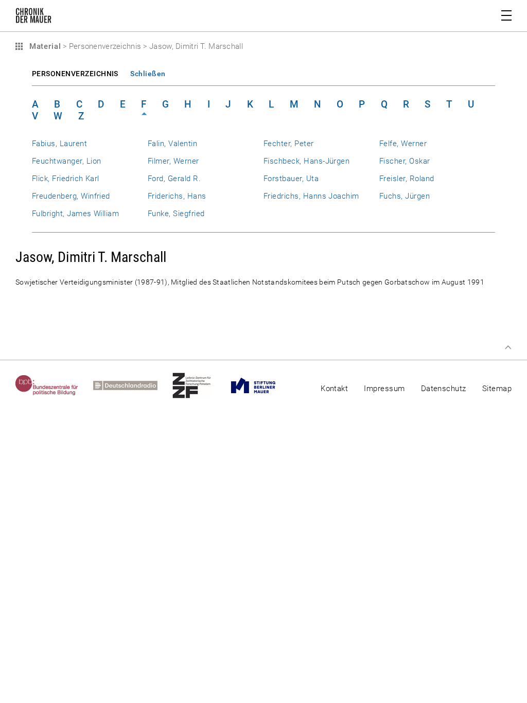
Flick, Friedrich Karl (65, 178)
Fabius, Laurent (59, 143)
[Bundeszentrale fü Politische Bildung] (54, 385)
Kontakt (334, 388)
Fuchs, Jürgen (404, 196)
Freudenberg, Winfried (71, 196)
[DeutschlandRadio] (132, 385)
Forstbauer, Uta (291, 178)
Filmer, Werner (173, 161)
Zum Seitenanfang (508, 347)
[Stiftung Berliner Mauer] (260, 385)
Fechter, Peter (289, 143)
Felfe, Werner (403, 143)
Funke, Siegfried (176, 213)
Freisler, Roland (406, 178)
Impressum (384, 388)
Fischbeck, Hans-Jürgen (306, 161)
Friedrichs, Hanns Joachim (311, 196)
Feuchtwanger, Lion (66, 161)
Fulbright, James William (75, 213)
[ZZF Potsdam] (199, 385)
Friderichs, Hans (177, 196)
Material (44, 46)
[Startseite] (33, 17)
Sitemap (497, 388)
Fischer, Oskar (404, 161)
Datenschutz (443, 388)
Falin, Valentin (172, 143)
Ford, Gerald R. (174, 178)
